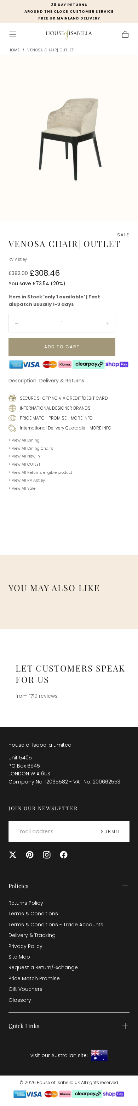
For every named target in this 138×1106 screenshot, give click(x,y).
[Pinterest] (30, 855)
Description (22, 381)
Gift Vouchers (25, 989)
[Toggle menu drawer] (12, 34)
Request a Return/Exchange (43, 967)
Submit (111, 832)
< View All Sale (21, 488)
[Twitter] (13, 855)
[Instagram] (46, 855)
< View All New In (24, 456)
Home (14, 50)
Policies (18, 885)
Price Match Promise (34, 978)
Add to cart (62, 347)
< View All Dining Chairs (30, 448)
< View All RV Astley (26, 480)
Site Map (19, 956)
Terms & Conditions (33, 913)
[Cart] (125, 34)
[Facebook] (63, 855)
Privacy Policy (25, 946)
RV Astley (17, 259)
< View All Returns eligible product (40, 472)
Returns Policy (25, 902)
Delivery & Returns (61, 381)
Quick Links (23, 1025)
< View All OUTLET (24, 464)
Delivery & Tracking (32, 935)
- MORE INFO (80, 418)
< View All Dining (24, 440)
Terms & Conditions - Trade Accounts (55, 924)
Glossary (19, 1000)
